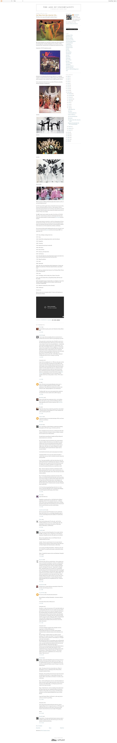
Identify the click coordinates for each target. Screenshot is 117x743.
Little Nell (41, 335)
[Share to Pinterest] (59, 320)
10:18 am (41, 713)
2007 (68, 139)
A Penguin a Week (69, 35)
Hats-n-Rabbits (68, 52)
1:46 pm (41, 357)
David (40, 494)
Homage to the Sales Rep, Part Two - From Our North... (73, 123)
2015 (68, 86)
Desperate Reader (69, 45)
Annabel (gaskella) (42, 509)
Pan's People (57, 217)
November (70, 95)
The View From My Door (72, 116)
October (70, 97)
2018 (68, 83)
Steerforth (41, 424)
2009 (68, 135)
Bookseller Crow (69, 36)
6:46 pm (41, 603)
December (70, 93)
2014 (68, 88)
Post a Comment (39, 725)
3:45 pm (41, 394)
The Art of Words (69, 62)
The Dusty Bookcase (70, 66)
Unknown (41, 416)
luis (40, 382)
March (69, 126)
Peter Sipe (68, 61)
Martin (40, 519)
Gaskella (67, 49)
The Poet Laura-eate (69, 67)
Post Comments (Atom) (45, 730)
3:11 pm (41, 589)
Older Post (62, 727)
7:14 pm (41, 491)
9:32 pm (41, 527)
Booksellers (70, 118)
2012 (68, 92)
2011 (68, 132)
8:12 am (41, 622)
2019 (68, 81)
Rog (40, 407)
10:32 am (41, 722)
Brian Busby (41, 397)
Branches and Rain (69, 38)
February (70, 128)
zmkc (67, 70)
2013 (68, 90)
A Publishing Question (72, 112)
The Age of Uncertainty (58, 7)
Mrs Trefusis (68, 56)
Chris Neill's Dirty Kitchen (71, 41)
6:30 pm (41, 421)
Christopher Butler (69, 42)
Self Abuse (70, 111)
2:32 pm (41, 379)
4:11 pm (41, 413)
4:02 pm (41, 404)
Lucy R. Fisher (42, 592)
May (69, 106)
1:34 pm (41, 332)
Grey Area (41, 559)
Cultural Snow (68, 44)
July (69, 102)
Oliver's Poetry (68, 59)
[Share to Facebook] (58, 320)
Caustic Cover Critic (69, 39)
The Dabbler (68, 64)
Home (50, 727)
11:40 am (41, 654)
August (69, 100)
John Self (67, 55)
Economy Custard (69, 47)
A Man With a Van (71, 109)
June (69, 104)
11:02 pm (41, 556)
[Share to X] (56, 320)
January (70, 130)
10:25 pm (41, 699)
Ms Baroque (68, 58)
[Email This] (54, 320)
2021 (68, 79)
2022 (68, 78)
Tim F (40, 327)
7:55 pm (41, 516)
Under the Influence (71, 114)
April (69, 107)
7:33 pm (41, 506)
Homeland (47, 229)
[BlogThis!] (55, 320)
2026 (68, 76)
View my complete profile (72, 23)
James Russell (41, 584)
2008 (68, 137)
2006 (68, 141)
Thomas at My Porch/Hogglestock (72, 69)
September (70, 99)
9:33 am (41, 581)
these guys (60, 402)
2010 (68, 134)
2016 (68, 85)
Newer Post (38, 727)
